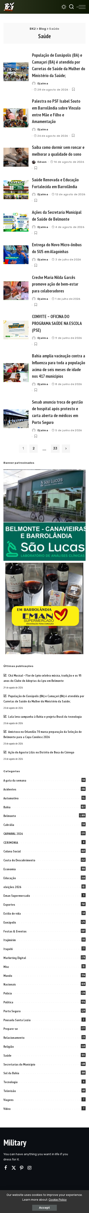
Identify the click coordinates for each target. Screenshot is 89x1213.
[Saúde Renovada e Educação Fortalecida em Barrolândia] (16, 189)
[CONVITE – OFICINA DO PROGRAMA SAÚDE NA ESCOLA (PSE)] (16, 330)
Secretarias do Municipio (19, 1064)
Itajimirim (9, 940)
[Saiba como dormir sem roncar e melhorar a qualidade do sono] (16, 157)
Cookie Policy (58, 1199)
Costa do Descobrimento (19, 860)
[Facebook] (5, 1168)
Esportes (9, 904)
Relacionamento (13, 1038)
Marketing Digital (14, 958)
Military (14, 1142)
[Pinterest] (21, 1168)
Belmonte (9, 816)
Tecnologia (10, 1082)
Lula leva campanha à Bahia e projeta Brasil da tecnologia (45, 717)
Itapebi (8, 949)
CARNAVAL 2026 (13, 834)
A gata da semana (14, 780)
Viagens (8, 1100)
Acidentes (9, 789)
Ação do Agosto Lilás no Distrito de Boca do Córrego (41, 752)
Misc (6, 967)
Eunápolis (9, 922)
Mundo (7, 976)
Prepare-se (10, 1029)
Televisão (9, 1091)
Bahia (6, 807)
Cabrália (8, 825)
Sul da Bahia (11, 1073)
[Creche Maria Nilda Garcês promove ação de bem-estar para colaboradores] (16, 290)
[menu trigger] (81, 7)
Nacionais (9, 984)
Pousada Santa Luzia (17, 1020)
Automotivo (10, 798)
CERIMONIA (10, 843)
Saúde (7, 1055)
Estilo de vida (12, 913)
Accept (44, 1207)
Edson (42, 161)
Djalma (42, 83)
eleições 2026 (12, 887)
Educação (9, 878)
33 (55, 448)
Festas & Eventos (14, 931)
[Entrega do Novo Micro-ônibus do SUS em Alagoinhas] (16, 254)
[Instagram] (29, 1168)
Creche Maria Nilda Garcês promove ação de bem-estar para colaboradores (55, 284)
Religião (8, 1046)
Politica (8, 1002)
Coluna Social (12, 851)
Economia (9, 869)
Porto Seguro (12, 1011)
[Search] (71, 7)
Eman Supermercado (16, 896)
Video (6, 1109)
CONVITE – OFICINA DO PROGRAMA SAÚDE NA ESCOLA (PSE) (57, 323)
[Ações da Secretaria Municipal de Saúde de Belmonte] (16, 222)
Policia (7, 993)
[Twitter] (13, 1168)
